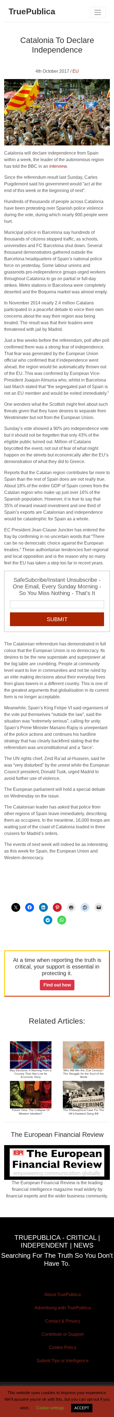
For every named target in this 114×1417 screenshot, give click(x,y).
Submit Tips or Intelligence (63, 1360)
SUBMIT (57, 619)
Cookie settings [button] (50, 1407)
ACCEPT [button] (81, 1408)
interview (58, 166)
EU (75, 71)
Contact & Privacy (62, 1321)
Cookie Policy (62, 1347)
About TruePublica (62, 1294)
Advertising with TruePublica (63, 1307)
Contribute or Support (63, 1334)
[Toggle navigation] (97, 12)
